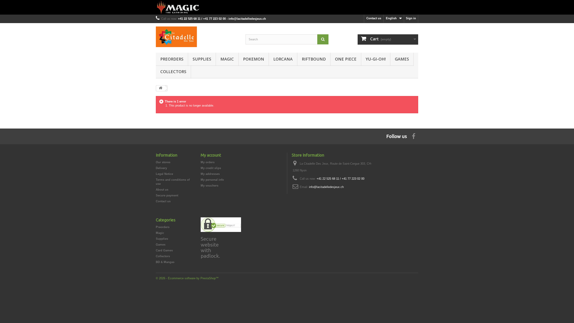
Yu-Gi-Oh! (376, 59)
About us (162, 189)
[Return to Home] (160, 88)
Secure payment (167, 195)
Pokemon (253, 59)
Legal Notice (164, 174)
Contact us (373, 18)
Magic (227, 59)
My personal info (212, 179)
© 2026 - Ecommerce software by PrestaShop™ (187, 278)
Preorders (171, 59)
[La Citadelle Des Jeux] (197, 36)
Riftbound (314, 59)
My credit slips (211, 168)
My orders (208, 162)
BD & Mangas (165, 262)
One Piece (346, 59)
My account (211, 155)
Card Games (164, 250)
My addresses (210, 174)
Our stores (163, 162)
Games (402, 59)
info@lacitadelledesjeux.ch (326, 187)
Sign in (411, 18)
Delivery (161, 168)
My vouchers (209, 185)
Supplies (202, 59)
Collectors (173, 71)
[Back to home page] (287, 7)
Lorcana (283, 59)
